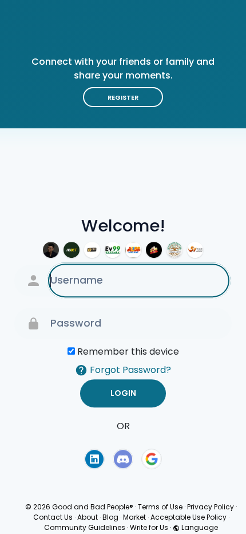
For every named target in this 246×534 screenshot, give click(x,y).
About (87, 517)
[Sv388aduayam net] (195, 250)
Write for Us (149, 527)
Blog (110, 517)
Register (123, 97)
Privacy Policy (210, 507)
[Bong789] (92, 250)
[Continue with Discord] (123, 459)
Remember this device (128, 351)
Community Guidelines (84, 527)
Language (199, 527)
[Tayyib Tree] (174, 250)
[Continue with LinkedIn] (94, 459)
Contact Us (53, 517)
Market (134, 517)
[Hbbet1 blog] (72, 250)
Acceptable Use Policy (188, 517)
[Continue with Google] (151, 459)
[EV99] (113, 250)
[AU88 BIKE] (133, 250)
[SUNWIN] (154, 250)
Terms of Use (160, 507)
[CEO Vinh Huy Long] (51, 250)
